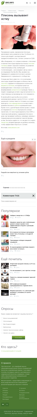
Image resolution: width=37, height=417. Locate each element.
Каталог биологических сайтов (13, 330)
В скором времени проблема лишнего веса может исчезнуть (22, 248)
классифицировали (15, 103)
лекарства (4, 122)
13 (12, 251)
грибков (17, 105)
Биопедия (6, 399)
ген (34, 92)
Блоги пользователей (10, 318)
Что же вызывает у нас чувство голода (22, 270)
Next (35, 139)
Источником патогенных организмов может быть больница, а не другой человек (22, 233)
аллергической (17, 90)
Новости (5, 388)
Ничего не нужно (8, 333)
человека (4, 66)
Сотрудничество (24, 392)
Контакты (22, 390)
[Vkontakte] (27, 3)
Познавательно (8, 397)
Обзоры (5, 390)
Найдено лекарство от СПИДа (20, 215)
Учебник (5, 392)
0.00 (13, 22)
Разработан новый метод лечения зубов (15, 172)
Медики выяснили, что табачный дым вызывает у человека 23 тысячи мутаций (22, 292)
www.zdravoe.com (13, 128)
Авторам (21, 395)
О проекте (22, 388)
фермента (4, 86)
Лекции (5, 395)
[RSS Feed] (30, 3)
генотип (14, 110)
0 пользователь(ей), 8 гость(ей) (11, 351)
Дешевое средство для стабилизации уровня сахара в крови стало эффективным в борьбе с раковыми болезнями (22, 224)
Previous (32, 139)
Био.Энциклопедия (9, 324)
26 (12, 217)
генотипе (31, 64)
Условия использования (24, 397)
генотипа (4, 83)
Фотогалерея (7, 321)
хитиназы (11, 86)
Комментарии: (11, 196)
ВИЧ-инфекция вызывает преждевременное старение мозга (21, 284)
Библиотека (7, 327)
